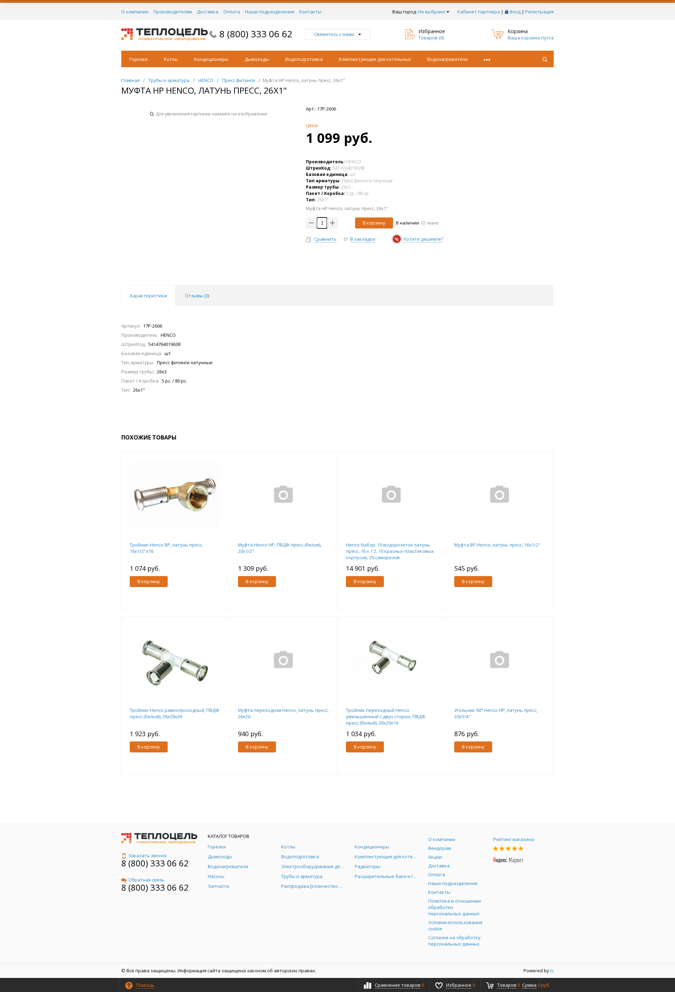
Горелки (138, 59)
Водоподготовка (304, 59)
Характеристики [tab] (148, 295)
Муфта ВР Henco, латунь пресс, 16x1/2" (497, 545)
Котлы (171, 59)
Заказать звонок (147, 855)
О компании (134, 11)
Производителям (172, 11)
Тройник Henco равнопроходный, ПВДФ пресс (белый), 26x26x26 (174, 713)
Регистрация (539, 11)
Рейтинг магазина (513, 839)
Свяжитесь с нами (334, 34)
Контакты (310, 11)
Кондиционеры (211, 59)
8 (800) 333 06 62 (255, 33)
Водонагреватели (447, 59)
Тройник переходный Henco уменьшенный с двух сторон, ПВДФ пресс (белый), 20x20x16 (385, 716)
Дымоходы (257, 59)
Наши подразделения (269, 11)
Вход (515, 11)
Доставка (207, 11)
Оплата (231, 11)
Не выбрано (431, 11)
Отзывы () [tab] (197, 295)
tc (552, 970)
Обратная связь (146, 880)
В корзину (374, 223)
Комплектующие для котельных (375, 59)
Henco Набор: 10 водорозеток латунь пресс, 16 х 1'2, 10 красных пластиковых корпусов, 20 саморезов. (390, 551)
